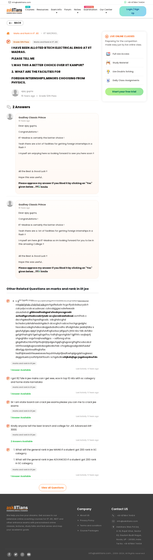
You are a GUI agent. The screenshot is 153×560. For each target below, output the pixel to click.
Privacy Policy (86, 520)
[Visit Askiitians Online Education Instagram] (22, 554)
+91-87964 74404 (135, 2)
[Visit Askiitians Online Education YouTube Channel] (29, 554)
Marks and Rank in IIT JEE (26, 33)
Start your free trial (124, 91)
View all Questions (52, 487)
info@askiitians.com (21, 2)
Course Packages (89, 530)
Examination (90, 9)
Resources (42, 9)
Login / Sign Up (132, 11)
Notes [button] (77, 9)
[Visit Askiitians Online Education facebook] (9, 554)
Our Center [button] (106, 9)
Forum (67, 9)
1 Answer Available (21, 369)
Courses (29, 9)
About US (84, 515)
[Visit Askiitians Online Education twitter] (15, 554)
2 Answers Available (22, 441)
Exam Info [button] (56, 9)
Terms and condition (90, 525)
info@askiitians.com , (101, 553)
